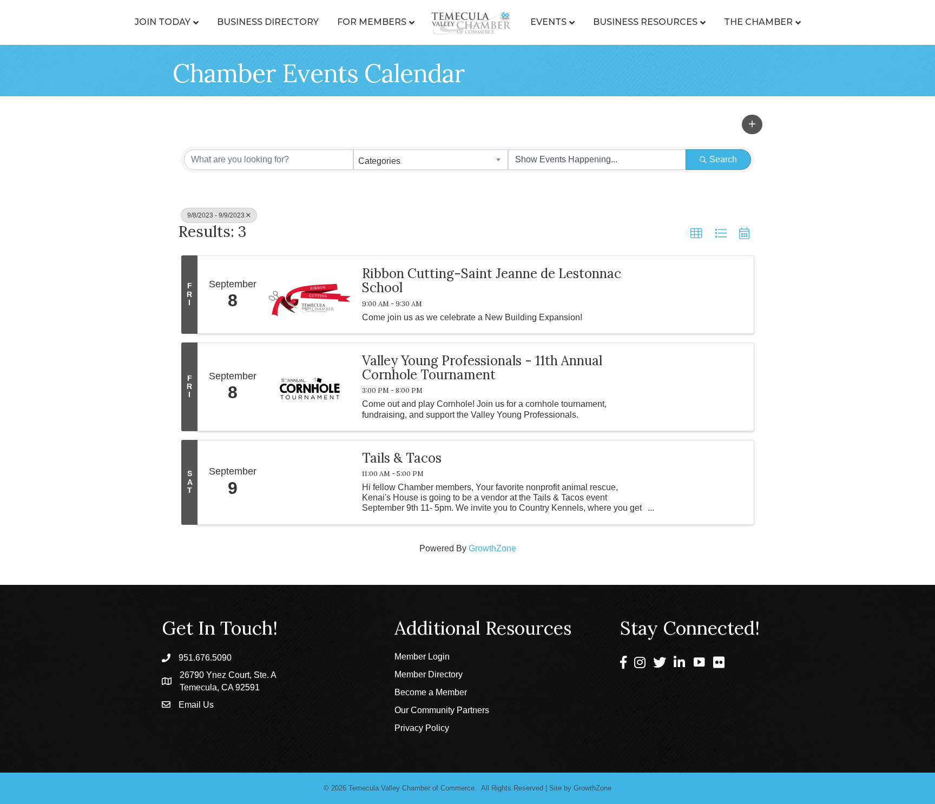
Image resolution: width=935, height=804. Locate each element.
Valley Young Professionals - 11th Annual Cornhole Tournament (482, 368)
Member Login (422, 656)
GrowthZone (492, 548)
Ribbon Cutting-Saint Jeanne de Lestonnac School (491, 281)
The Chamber (758, 22)
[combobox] (431, 159)
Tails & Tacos (402, 458)
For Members (371, 22)
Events (548, 22)
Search (723, 159)
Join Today (162, 22)
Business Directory (268, 22)
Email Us (196, 704)
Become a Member (430, 692)
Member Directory (428, 674)
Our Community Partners (441, 710)
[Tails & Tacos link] (309, 482)
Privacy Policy (421, 728)
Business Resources (645, 22)
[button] (752, 124)
